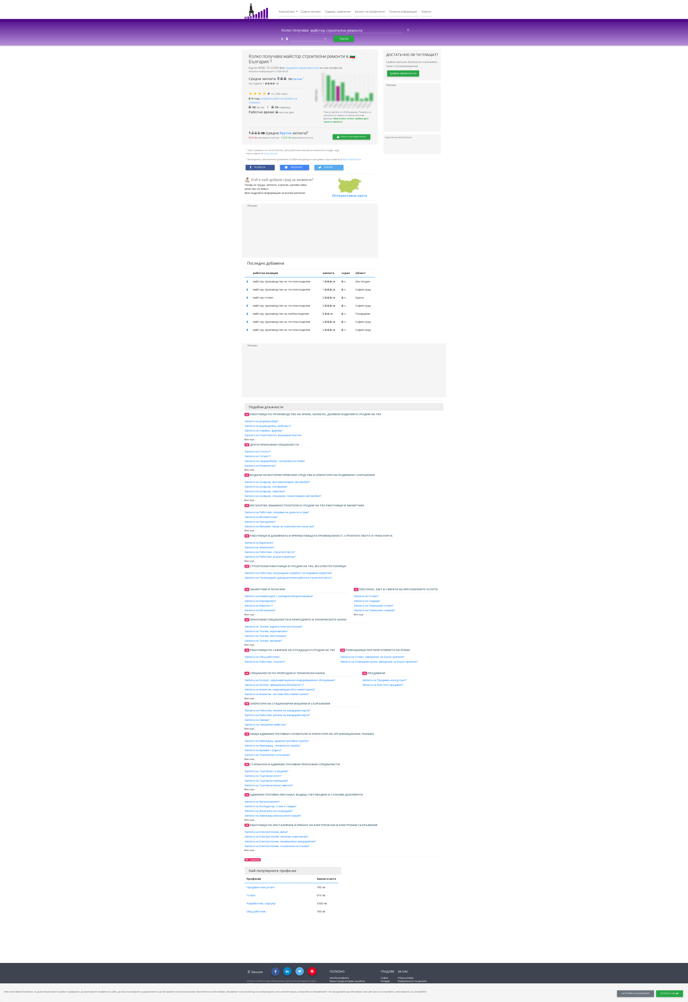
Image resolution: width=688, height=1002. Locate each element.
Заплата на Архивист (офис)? (263, 750)
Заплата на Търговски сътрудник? (266, 771)
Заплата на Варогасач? (259, 542)
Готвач (251, 895)
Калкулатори (287, 11)
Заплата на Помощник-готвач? (373, 605)
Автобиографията (339, 977)
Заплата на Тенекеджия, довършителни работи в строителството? (288, 577)
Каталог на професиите (370, 11)
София (384, 977)
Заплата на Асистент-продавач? (382, 684)
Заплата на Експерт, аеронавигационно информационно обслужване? (290, 680)
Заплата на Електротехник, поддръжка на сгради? (277, 846)
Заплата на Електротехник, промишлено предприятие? (280, 841)
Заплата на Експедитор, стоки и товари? (271, 806)
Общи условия (406, 977)
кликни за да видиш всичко (353, 136)
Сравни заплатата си (403, 73)
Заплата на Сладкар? (367, 600)
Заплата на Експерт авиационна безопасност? (274, 684)
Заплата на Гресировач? (260, 521)
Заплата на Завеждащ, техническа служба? (272, 745)
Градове (387, 971)
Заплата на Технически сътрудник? (267, 755)
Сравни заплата (310, 11)
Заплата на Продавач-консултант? (384, 680)
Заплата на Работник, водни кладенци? (270, 556)
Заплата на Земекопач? (259, 547)
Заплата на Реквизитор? (260, 465)
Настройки (635, 993)
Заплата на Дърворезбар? (261, 421)
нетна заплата (270, 153)
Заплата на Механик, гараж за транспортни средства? (279, 526)
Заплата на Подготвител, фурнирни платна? (273, 435)
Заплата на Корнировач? (260, 600)
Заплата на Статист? (258, 451)
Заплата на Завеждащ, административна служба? (277, 740)
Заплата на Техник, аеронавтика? (266, 631)
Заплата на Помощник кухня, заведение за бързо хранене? (379, 661)
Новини (426, 11)
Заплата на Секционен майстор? (265, 724)
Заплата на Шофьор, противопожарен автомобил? (277, 481)
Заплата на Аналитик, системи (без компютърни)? (277, 694)
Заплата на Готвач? (366, 596)
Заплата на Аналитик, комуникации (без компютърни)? (280, 689)
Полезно (337, 971)
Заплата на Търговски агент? (263, 775)
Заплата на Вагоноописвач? (262, 801)
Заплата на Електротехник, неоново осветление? (277, 836)
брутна (285, 133)
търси (343, 38)
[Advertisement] (310, 233)
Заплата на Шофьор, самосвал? (265, 491)
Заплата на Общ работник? (262, 657)
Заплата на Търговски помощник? (266, 780)
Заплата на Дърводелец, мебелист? (268, 426)
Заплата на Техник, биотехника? (265, 636)
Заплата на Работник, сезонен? (265, 661)
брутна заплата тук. (352, 159)
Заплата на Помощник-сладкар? (374, 610)
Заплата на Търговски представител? (269, 785)
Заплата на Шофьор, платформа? (266, 486)
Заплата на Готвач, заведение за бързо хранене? (372, 657)
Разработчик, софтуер (261, 903)
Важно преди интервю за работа (347, 981)
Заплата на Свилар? (257, 719)
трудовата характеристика (302, 68)
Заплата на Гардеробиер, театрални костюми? (275, 460)
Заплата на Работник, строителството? (270, 552)
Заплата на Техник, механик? (263, 640)
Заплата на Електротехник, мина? (266, 832)
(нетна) (298, 79)
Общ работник (256, 911)
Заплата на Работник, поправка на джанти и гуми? (277, 512)
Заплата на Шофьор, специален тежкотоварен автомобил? (283, 496)
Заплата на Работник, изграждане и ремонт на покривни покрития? (288, 573)
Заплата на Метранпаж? (260, 610)
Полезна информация (403, 11)
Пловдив (385, 981)
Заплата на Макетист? (259, 605)
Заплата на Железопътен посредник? (269, 811)
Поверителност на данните (412, 981)
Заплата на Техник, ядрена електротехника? (273, 626)
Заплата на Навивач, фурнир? (264, 430)
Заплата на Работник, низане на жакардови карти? (277, 710)
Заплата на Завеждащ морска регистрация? (273, 815)
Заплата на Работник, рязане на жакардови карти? (277, 715)
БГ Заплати (255, 972)
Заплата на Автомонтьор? (261, 517)
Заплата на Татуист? (258, 456)
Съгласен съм (668, 993)
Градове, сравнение (338, 11)
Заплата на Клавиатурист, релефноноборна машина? (279, 596)
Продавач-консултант (261, 887)
